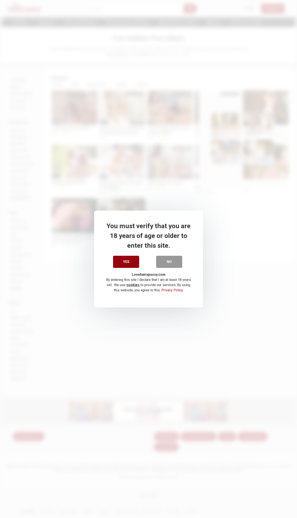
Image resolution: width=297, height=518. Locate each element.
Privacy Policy (172, 290)
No (169, 262)
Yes (126, 262)
